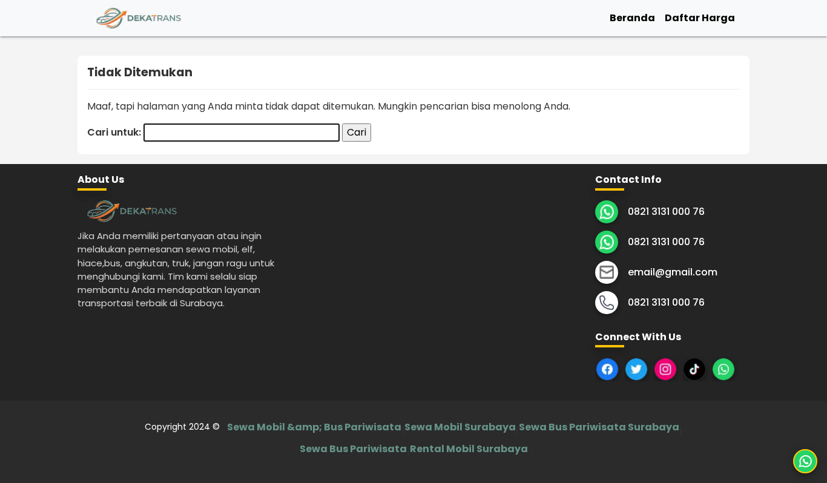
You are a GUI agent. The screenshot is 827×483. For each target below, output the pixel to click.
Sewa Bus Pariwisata (353, 449)
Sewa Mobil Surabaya (460, 427)
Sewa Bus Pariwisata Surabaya (599, 427)
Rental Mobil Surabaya (469, 449)
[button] (805, 461)
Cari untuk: (114, 132)
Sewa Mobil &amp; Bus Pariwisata (314, 427)
